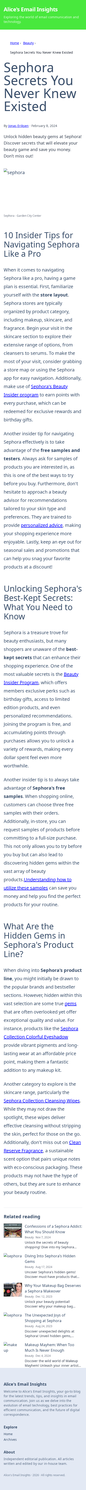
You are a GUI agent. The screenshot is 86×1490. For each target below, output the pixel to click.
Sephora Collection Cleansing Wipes (42, 1100)
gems (71, 1003)
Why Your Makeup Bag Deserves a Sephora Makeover (53, 1288)
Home (14, 43)
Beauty (28, 43)
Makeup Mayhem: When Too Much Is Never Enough (49, 1347)
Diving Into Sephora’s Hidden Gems (50, 1258)
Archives (10, 1439)
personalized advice (42, 525)
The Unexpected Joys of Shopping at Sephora (45, 1318)
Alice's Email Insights (31, 9)
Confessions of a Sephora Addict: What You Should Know (53, 1229)
